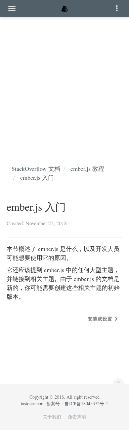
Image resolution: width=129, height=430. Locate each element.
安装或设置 (100, 318)
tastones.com (33, 403)
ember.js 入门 (37, 177)
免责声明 (77, 417)
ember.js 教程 (87, 168)
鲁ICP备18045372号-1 (86, 403)
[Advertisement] (64, 84)
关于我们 (52, 417)
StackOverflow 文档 (36, 168)
